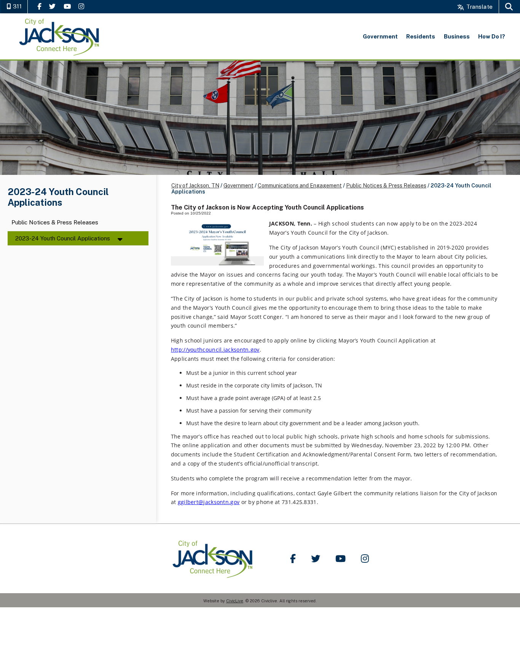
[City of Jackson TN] (60, 36)
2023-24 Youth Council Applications (62, 238)
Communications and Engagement (300, 185)
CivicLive (234, 601)
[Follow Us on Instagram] (81, 6)
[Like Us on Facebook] (39, 6)
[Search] (509, 6)
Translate (478, 6)
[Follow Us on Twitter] (52, 6)
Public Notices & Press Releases (54, 222)
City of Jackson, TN (195, 185)
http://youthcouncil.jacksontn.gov (215, 349)
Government (238, 185)
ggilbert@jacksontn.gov (209, 502)
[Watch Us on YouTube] (67, 6)
